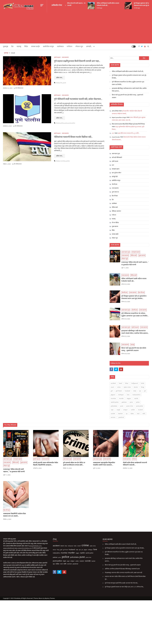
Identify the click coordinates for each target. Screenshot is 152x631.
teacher (120, 413)
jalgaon (113, 395)
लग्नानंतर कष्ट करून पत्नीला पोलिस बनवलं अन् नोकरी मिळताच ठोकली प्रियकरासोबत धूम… (125, 577)
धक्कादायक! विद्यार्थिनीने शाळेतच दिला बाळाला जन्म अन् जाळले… (14, 515)
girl (112, 391)
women (113, 417)
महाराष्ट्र (19, 46)
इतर (113, 165)
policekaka (114, 406)
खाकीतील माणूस (48, 46)
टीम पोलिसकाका (19, 88)
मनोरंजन (69, 46)
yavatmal (121, 417)
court (112, 387)
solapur (125, 410)
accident (113, 383)
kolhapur (121, 395)
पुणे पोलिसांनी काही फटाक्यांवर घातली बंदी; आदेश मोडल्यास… (78, 99)
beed (120, 383)
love (128, 395)
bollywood (134, 383)
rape (112, 410)
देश (12, 46)
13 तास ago (133, 8)
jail (145, 391)
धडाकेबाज (60, 46)
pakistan (124, 402)
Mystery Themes (50, 598)
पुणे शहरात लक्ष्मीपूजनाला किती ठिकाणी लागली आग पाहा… (77, 61)
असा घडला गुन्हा (116, 153)
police (62, 123)
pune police (71, 123)
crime (119, 387)
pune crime (129, 406)
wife (143, 413)
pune (64, 83)
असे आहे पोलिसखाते (117, 157)
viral (138, 413)
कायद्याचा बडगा (115, 169)
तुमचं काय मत (115, 192)
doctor (136, 387)
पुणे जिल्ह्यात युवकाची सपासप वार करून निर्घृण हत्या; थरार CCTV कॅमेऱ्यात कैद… (124, 587)
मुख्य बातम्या (115, 226)
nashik (136, 398)
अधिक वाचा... (59, 77)
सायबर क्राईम (35, 46)
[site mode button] (134, 46)
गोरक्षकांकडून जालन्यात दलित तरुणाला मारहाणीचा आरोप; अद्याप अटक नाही (123, 572)
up (126, 413)
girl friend (119, 391)
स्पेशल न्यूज (79, 46)
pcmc (131, 402)
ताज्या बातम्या (65, 57)
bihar (126, 383)
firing (142, 387)
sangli (118, 410)
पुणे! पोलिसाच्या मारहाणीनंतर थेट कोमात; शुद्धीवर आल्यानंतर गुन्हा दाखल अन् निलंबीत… (128, 83)
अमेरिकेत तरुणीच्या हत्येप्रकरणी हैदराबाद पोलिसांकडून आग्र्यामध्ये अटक (122, 569)
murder (121, 398)
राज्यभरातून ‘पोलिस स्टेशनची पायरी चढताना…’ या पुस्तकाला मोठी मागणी (68, 4)
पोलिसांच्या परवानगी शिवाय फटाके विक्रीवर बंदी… (73, 137)
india (134, 391)
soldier (133, 410)
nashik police (114, 402)
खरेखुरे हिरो (115, 176)
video (132, 413)
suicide (113, 413)
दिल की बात (115, 196)
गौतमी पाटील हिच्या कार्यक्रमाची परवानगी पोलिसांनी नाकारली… (135, 464)
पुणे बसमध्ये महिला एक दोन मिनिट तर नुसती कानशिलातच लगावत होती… (74, 464)
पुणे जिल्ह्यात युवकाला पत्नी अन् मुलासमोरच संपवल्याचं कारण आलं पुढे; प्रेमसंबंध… (129, 76)
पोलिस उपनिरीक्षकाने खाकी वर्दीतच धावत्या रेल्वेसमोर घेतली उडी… (104, 4)
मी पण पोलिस (115, 222)
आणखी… (89, 46)
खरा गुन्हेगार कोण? (116, 173)
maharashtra (136, 395)
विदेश (26, 46)
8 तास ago (95, 8)
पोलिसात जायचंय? (116, 211)
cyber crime (127, 387)
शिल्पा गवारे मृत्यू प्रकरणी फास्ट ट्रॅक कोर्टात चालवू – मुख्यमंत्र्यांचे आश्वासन (127, 96)
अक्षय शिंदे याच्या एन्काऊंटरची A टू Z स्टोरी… (128, 133)
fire (61, 83)
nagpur (129, 398)
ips (140, 391)
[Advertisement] (76, 27)
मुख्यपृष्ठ (5, 46)
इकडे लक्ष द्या (57, 57)
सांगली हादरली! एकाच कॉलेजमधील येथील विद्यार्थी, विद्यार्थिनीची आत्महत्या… (45, 464)
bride (142, 383)
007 (113, 133)
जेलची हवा (114, 184)
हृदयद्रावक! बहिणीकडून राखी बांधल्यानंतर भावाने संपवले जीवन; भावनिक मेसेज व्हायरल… (129, 89)
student (140, 410)
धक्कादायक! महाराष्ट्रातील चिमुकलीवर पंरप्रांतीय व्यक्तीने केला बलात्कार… (104, 464)
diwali (58, 83)
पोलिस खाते (115, 207)
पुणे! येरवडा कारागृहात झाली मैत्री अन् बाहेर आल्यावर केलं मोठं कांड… (121, 583)
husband (127, 391)
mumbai (62, 161)
